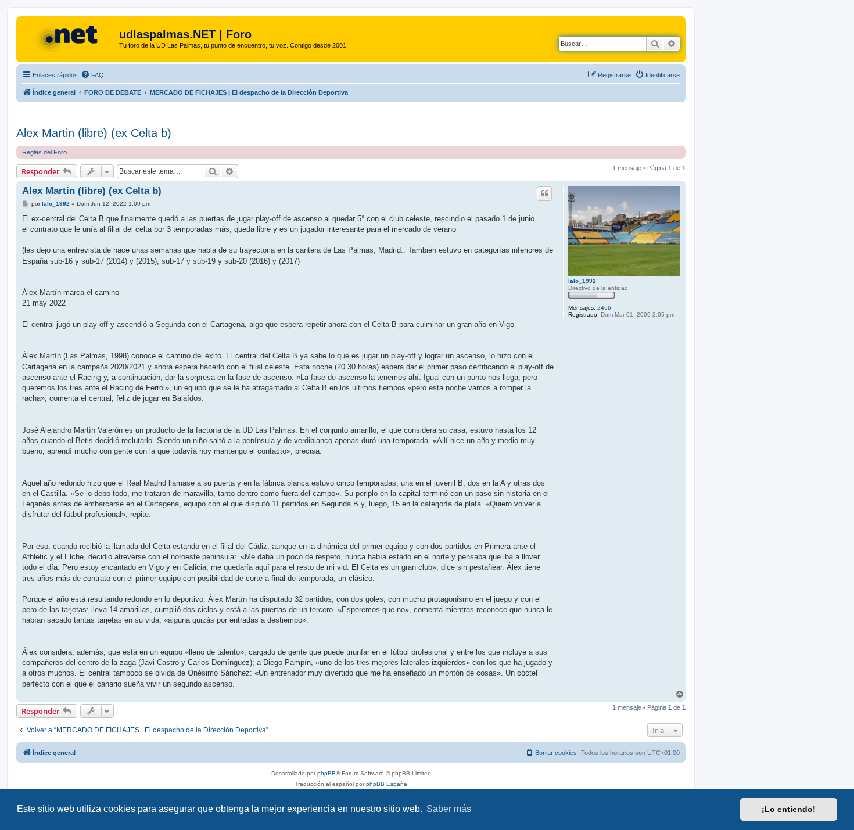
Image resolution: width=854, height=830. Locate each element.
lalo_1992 (582, 281)
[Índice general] (69, 37)
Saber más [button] (448, 809)
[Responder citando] (544, 193)
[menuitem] (92, 75)
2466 (604, 307)
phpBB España (386, 784)
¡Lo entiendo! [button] (789, 809)
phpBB (326, 773)
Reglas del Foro (44, 152)
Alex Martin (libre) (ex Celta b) (93, 133)
